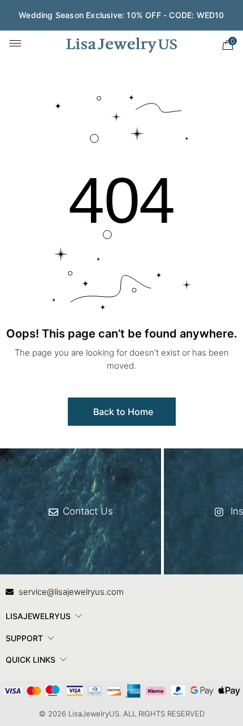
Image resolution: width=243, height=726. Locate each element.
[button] (122, 411)
